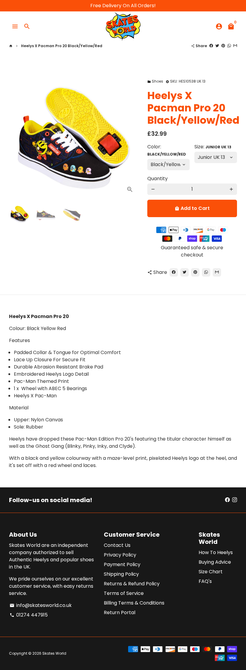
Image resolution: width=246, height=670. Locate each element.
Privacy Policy (120, 554)
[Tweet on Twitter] (217, 45)
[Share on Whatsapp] (229, 45)
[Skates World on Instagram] (234, 499)
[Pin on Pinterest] (223, 45)
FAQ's (205, 581)
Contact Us (117, 545)
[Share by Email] (235, 45)
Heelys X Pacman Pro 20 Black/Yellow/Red (61, 45)
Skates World (54, 653)
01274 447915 (29, 614)
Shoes (155, 81)
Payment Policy (122, 564)
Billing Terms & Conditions (134, 602)
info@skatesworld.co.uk (41, 605)
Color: (166, 150)
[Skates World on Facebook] (227, 499)
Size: (212, 146)
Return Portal (119, 612)
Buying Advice (215, 562)
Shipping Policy (121, 574)
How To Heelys (216, 552)
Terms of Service (124, 593)
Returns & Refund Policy (132, 583)
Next (128, 133)
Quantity (157, 178)
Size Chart (211, 571)
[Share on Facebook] (211, 45)
